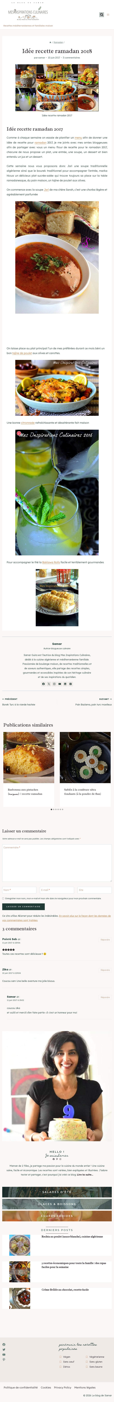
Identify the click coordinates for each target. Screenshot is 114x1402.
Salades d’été (57, 1192)
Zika (5, 969)
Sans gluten (95, 1361)
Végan (66, 1356)
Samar (41, 57)
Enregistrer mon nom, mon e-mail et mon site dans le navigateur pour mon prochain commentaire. (53, 898)
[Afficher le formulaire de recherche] (101, 14)
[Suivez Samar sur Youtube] (59, 684)
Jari (46, 189)
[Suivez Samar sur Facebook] (43, 684)
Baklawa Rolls (51, 562)
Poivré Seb (9, 939)
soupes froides (57, 1216)
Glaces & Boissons (57, 1204)
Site (81, 889)
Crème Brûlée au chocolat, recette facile (65, 1289)
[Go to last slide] (8, 769)
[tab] (51, 809)
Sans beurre (95, 1366)
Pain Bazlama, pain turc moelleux (93, 702)
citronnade (28, 422)
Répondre (105, 939)
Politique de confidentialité (21, 1387)
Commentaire (11, 847)
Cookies (46, 1387)
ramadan (40, 142)
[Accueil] (50, 42)
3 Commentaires (71, 57)
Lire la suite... (85, 1174)
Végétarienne (96, 1356)
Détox (66, 1366)
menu (78, 137)
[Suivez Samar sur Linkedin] (65, 684)
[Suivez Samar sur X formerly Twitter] (49, 684)
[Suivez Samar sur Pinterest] (70, 684)
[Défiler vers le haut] (7, 1384)
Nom (7, 889)
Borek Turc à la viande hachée (18, 702)
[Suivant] (106, 769)
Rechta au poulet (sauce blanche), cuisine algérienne (72, 1236)
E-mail (45, 889)
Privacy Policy (62, 1387)
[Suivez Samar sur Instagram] (54, 684)
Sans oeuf (68, 1361)
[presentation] (28, 757)
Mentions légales (85, 1387)
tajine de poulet (22, 353)
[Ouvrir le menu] (108, 14)
